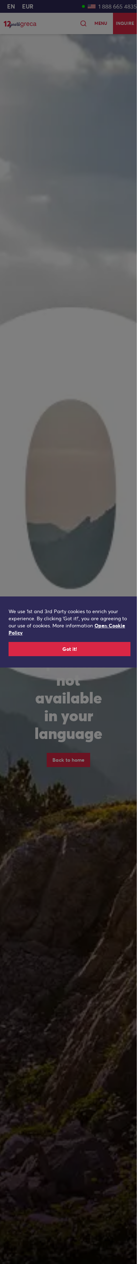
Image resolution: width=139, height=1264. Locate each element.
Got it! (69, 649)
